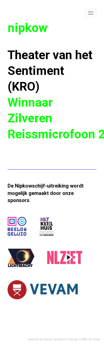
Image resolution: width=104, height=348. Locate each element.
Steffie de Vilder (89, 339)
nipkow (27, 28)
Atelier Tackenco (55, 339)
